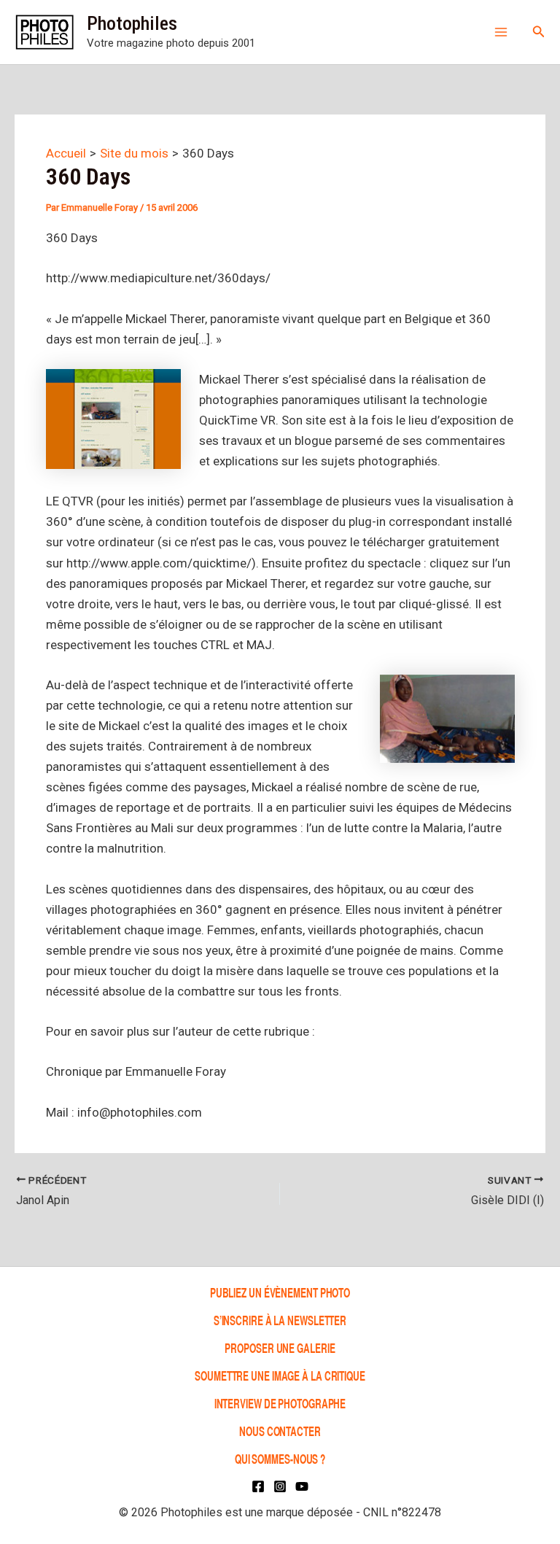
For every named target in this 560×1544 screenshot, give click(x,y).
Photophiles (132, 23)
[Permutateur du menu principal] (501, 32)
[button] (538, 32)
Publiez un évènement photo (280, 1292)
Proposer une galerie (280, 1347)
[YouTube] (301, 1486)
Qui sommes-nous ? (280, 1458)
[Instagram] (280, 1486)
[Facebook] (258, 1486)
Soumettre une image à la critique (280, 1375)
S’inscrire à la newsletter (280, 1320)
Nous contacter (280, 1430)
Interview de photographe (280, 1403)
